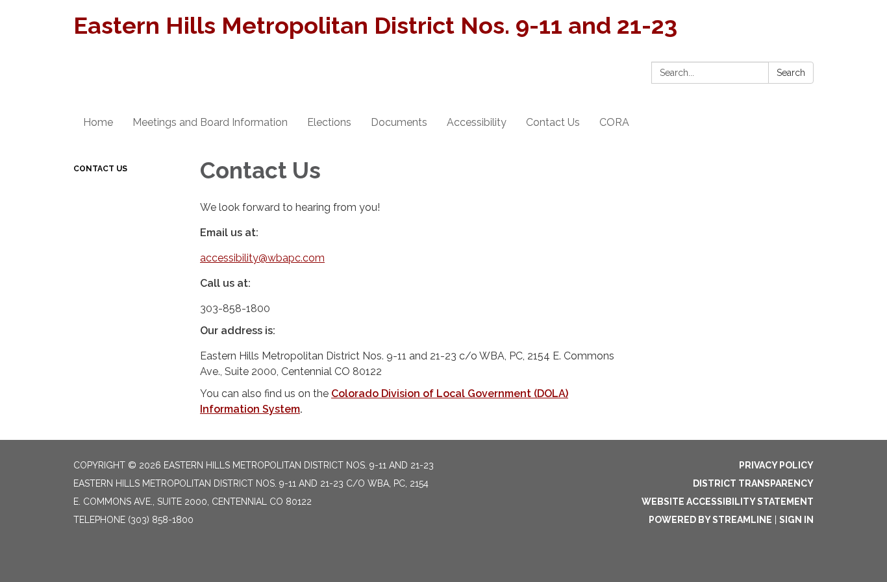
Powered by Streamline (710, 520)
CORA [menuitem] (614, 122)
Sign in (796, 520)
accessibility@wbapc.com (262, 258)
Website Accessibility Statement (728, 501)
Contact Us (100, 168)
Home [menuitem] (98, 122)
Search (791, 72)
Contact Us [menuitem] (553, 122)
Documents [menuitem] (399, 122)
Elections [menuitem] (329, 122)
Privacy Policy (776, 465)
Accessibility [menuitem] (476, 122)
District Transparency (753, 483)
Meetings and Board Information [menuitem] (210, 122)
